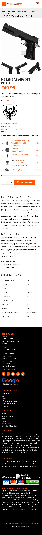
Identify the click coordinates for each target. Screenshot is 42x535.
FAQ (3, 396)
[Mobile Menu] (4, 4)
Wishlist (4, 414)
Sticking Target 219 (19, 170)
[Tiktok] (23, 374)
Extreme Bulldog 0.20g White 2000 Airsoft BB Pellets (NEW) (20, 143)
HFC (7, 101)
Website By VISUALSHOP (21, 526)
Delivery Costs (6, 424)
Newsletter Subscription (9, 426)
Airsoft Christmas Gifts (9, 416)
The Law (4, 421)
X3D (6, 132)
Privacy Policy (6, 406)
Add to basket (26, 182)
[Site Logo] (14, 4)
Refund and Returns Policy (10, 401)
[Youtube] (13, 374)
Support (4, 399)
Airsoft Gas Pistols (16, 129)
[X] (8, 374)
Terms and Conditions (9, 404)
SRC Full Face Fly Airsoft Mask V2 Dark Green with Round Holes (19, 163)
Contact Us (5, 394)
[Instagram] (18, 374)
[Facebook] (3, 374)
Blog (3, 419)
